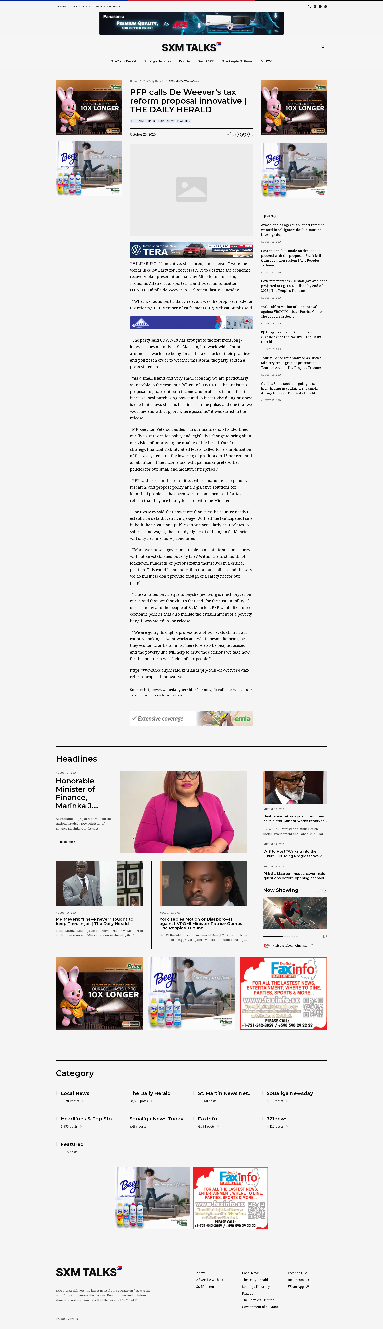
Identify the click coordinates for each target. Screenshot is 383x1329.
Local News (166, 121)
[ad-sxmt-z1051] (89, 168)
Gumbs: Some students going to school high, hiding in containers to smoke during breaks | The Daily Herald (292, 388)
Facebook (295, 1273)
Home (133, 81)
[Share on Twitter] (243, 134)
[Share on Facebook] (236, 134)
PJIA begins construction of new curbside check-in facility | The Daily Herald (291, 337)
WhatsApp (296, 1286)
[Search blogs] (309, 6)
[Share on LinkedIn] (250, 134)
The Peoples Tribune (237, 61)
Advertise (61, 6)
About (200, 1273)
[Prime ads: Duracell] (99, 993)
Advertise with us (209, 1280)
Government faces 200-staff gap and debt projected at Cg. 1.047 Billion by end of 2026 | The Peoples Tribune (294, 286)
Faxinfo (184, 61)
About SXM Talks (81, 6)
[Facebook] (314, 6)
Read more (69, 842)
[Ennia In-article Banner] (191, 718)
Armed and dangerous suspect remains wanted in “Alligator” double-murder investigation (292, 230)
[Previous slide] (318, 890)
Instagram (296, 1280)
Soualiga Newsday (157, 61)
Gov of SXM (206, 61)
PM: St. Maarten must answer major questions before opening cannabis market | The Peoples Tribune (295, 876)
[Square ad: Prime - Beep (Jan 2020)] (191, 993)
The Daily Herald (123, 61)
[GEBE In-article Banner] (191, 322)
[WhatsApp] (325, 6)
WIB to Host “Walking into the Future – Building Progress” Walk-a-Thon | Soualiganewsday (294, 854)
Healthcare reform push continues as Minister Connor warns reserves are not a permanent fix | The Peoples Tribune (294, 818)
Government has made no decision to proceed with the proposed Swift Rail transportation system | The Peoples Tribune (291, 258)
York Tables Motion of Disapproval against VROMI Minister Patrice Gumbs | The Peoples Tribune (293, 312)
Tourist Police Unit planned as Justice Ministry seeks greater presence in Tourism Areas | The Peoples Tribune (291, 363)
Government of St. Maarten (262, 1307)
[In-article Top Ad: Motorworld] (191, 250)
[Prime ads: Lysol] (89, 107)
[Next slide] (324, 890)
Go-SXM (266, 61)
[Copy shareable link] (228, 134)
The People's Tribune (258, 1300)
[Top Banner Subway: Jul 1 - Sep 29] (191, 23)
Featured (183, 121)
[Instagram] (320, 6)
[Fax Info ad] (283, 993)
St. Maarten (205, 1286)
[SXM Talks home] (191, 46)
